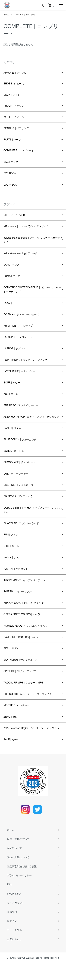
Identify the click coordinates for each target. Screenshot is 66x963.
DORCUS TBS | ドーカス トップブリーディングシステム (33, 510)
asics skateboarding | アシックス (22, 253)
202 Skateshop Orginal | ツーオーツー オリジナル (31, 728)
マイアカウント (15, 902)
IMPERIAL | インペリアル (18, 591)
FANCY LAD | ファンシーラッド (21, 523)
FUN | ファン (11, 534)
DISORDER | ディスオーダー (20, 485)
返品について (14, 848)
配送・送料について (18, 839)
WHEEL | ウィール (14, 117)
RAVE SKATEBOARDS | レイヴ (21, 637)
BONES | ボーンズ (14, 450)
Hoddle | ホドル (12, 557)
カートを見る (14, 930)
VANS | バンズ (11, 264)
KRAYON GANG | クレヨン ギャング (24, 602)
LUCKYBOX (10, 184)
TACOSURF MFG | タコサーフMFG (23, 682)
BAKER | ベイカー (14, 428)
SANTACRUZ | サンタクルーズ (21, 659)
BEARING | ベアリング (16, 128)
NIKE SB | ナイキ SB (15, 215)
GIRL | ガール (11, 546)
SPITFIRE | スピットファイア (20, 671)
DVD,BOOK (10, 173)
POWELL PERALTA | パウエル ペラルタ (26, 625)
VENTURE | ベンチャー (17, 705)
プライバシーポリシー (19, 875)
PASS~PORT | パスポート (18, 337)
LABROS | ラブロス (14, 348)
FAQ (9, 884)
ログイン (12, 920)
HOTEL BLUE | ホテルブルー (20, 371)
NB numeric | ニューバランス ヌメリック (26, 226)
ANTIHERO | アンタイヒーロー (21, 405)
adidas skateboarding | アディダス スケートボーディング (33, 240)
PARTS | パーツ (12, 139)
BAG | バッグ (11, 161)
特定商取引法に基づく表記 (22, 866)
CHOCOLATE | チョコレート (20, 462)
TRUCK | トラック (14, 105)
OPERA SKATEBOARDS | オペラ (22, 614)
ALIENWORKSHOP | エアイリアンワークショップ (31, 416)
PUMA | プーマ (12, 276)
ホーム (6, 14)
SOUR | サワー (12, 382)
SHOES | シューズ (14, 83)
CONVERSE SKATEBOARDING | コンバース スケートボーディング (32, 289)
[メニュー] (60, 5)
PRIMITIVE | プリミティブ (18, 325)
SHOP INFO (14, 893)
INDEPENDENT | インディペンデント (24, 580)
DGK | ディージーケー (16, 473)
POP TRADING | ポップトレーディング (25, 359)
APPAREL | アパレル (15, 72)
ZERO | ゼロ (10, 716)
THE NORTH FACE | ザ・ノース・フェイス (28, 694)
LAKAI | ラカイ (12, 303)
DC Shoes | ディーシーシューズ (21, 314)
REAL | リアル (11, 648)
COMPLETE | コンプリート (25, 14)
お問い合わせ (14, 939)
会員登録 (12, 911)
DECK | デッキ (12, 94)
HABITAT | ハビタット (16, 568)
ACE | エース (11, 394)
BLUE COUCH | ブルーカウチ (20, 439)
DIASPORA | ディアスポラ (18, 496)
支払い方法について (18, 857)
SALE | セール (11, 739)
